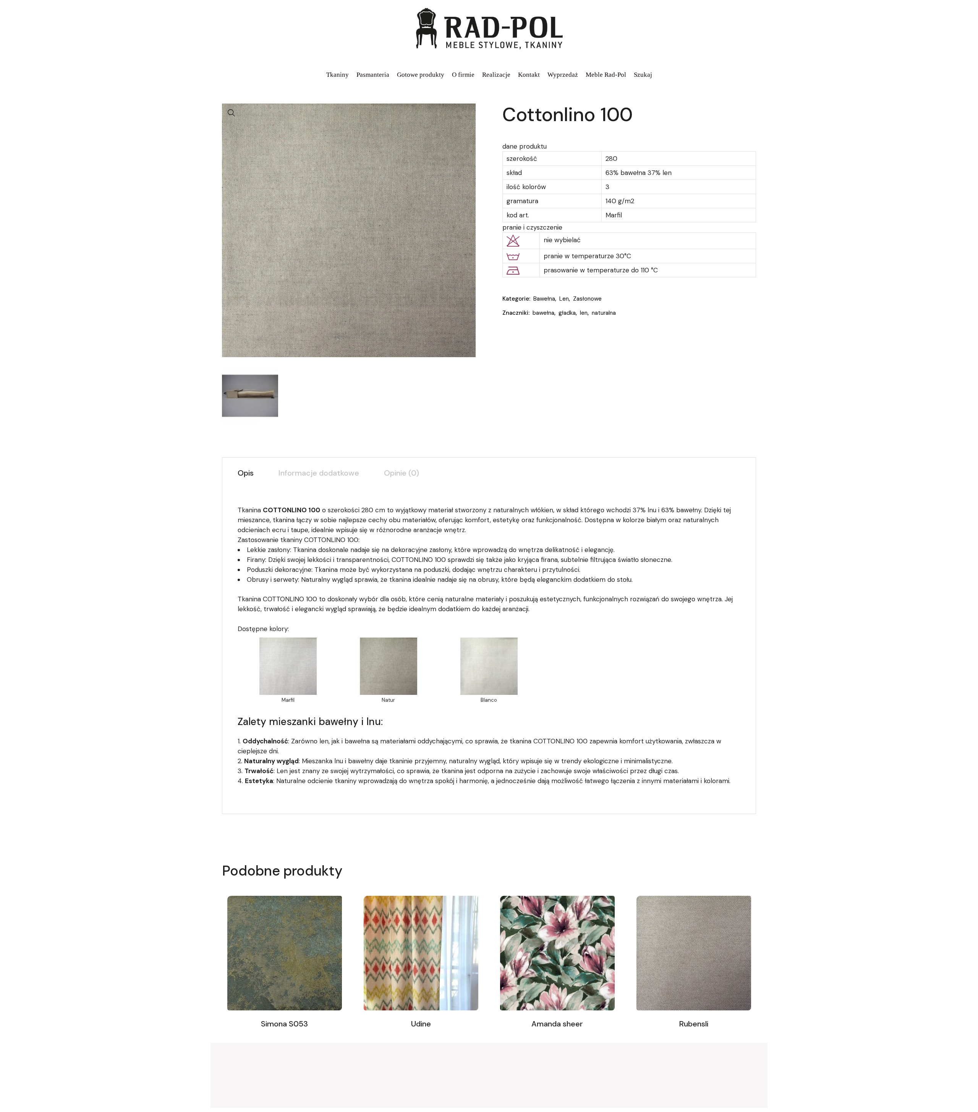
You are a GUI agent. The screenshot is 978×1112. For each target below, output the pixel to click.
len (584, 313)
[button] (231, 113)
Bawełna (544, 299)
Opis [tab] (246, 473)
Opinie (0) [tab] (401, 473)
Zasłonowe (587, 299)
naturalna (604, 313)
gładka (567, 313)
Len (564, 299)
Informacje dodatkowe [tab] (319, 473)
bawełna (543, 313)
